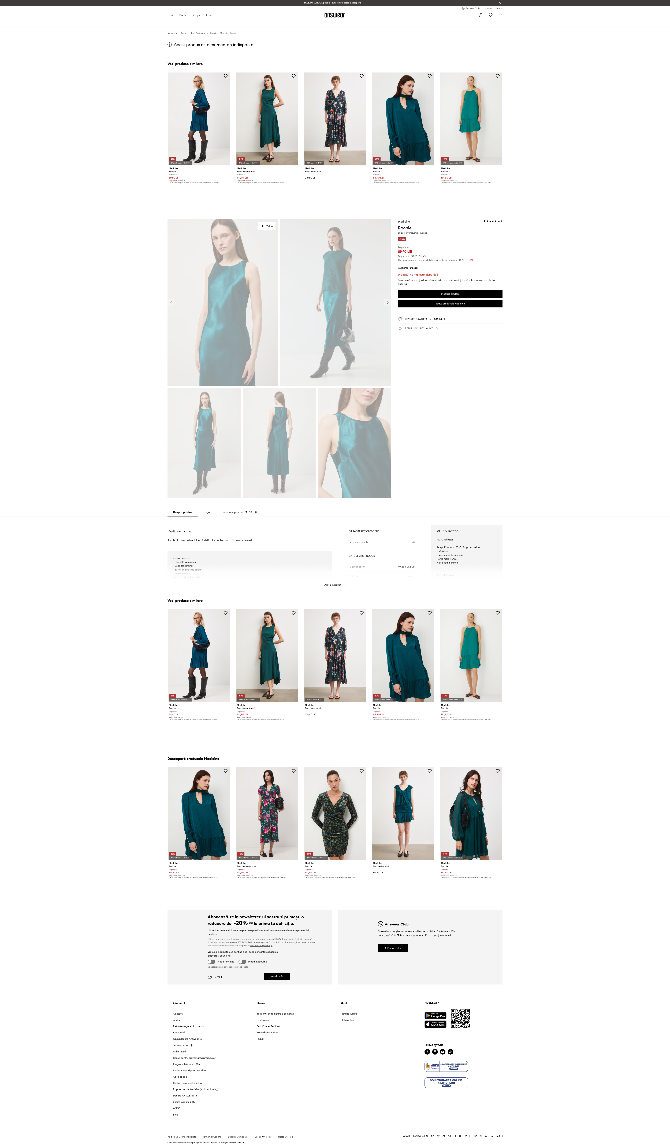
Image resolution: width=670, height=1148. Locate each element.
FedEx (260, 1038)
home (209, 15)
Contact (178, 1013)
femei (171, 15)
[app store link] (435, 1023)
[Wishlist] (491, 15)
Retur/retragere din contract (189, 1026)
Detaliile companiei (238, 1137)
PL (470, 1136)
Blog (175, 1114)
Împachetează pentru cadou (189, 1070)
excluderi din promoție (261, 945)
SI (481, 1136)
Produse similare (450, 293)
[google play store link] (435, 1015)
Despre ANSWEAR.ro (185, 1095)
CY (438, 1136)
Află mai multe (393, 948)
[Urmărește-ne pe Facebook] (427, 1052)
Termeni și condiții (183, 1045)
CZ (443, 1136)
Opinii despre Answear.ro (187, 1038)
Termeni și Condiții (212, 1137)
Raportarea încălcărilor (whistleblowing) (195, 1089)
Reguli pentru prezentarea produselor (194, 1057)
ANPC (176, 1108)
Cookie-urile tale (263, 1137)
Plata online (347, 1020)
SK (486, 1136)
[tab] (239, 512)
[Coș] (500, 15)
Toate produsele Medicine (450, 303)
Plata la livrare (349, 1013)
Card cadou (180, 1076)
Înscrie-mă (277, 976)
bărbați (184, 15)
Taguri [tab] (207, 512)
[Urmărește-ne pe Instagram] (435, 1052)
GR (449, 1136)
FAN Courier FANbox (268, 1026)
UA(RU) (499, 1136)
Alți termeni (179, 1051)
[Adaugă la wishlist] (225, 76)
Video (269, 226)
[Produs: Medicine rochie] (199, 118)
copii (196, 15)
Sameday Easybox (267, 1032)
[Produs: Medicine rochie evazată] (335, 118)
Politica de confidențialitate (188, 1083)
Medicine (404, 221)
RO (476, 1136)
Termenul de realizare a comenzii (275, 1013)
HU (460, 1136)
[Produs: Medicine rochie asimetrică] (267, 118)
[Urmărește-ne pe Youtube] (442, 1052)
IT (466, 1136)
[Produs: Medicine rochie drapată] (403, 813)
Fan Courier (263, 1020)
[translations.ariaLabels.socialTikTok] (450, 1052)
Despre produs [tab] (182, 512)
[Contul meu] (481, 15)
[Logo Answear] (335, 15)
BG (432, 1136)
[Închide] (499, 3)
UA (491, 1136)
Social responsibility (184, 1101)
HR (455, 1136)
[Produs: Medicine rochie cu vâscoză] (267, 813)
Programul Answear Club (187, 1064)
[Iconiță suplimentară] (446, 1066)
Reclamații (179, 1032)
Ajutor (176, 1020)
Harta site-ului (285, 1137)
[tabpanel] (335, 552)
